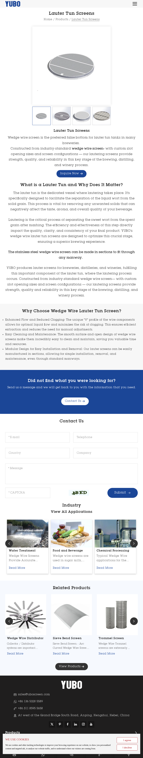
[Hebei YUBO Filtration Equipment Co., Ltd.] (12, 4)
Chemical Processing (112, 550)
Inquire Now (69, 173)
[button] (9, 543)
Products (61, 19)
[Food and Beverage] (71, 534)
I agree (127, 740)
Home (48, 19)
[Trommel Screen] (117, 614)
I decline (127, 747)
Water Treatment (22, 550)
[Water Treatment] (27, 534)
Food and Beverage (68, 550)
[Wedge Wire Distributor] (25, 614)
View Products (69, 666)
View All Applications (71, 512)
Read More (17, 568)
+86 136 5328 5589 (30, 701)
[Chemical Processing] (115, 534)
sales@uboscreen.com (34, 694)
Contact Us (73, 401)
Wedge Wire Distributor (25, 638)
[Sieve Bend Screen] (71, 614)
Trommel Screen (111, 638)
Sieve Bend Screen (67, 638)
